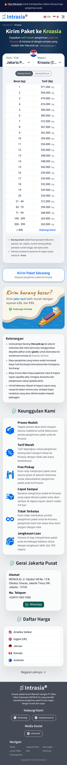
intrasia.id (35, 733)
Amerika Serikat (22, 632)
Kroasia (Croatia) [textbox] (51, 62)
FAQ (28, 751)
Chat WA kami (15, 4)
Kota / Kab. (12, 57)
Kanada (17, 653)
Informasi (46, 751)
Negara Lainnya (31, 672)
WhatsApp (22, 717)
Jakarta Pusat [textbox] (18, 62)
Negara (41, 57)
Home (12, 747)
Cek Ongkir (47, 747)
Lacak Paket (15, 751)
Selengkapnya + (48, 45)
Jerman (17, 646)
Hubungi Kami (47, 230)
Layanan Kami (32, 747)
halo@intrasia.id (46, 717)
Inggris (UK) (20, 639)
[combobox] (18, 63)
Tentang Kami (16, 755)
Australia (18, 660)
